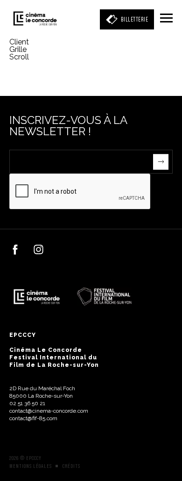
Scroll (20, 56)
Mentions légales (30, 466)
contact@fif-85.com (33, 418)
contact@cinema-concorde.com (48, 411)
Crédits (71, 466)
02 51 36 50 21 (27, 403)
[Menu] (166, 19)
